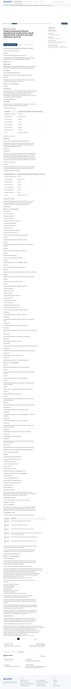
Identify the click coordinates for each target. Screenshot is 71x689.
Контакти (41, 1)
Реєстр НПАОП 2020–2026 (24, 685)
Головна (4, 4)
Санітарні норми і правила (40, 683)
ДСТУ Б (4, 61)
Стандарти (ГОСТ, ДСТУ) (19, 4)
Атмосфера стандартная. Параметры (12, 666)
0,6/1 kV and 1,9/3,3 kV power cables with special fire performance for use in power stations (36, 667)
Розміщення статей (56, 685)
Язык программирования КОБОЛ (32, 660)
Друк (21, 44)
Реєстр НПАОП (26, 1)
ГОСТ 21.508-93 (7, 64)
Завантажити (64, 23)
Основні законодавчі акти (40, 680)
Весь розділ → (43, 656)
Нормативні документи (18, 1)
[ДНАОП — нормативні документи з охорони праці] (7, 2)
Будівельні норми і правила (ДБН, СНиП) (27, 683)
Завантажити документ (11, 44)
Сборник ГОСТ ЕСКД (8, 659)
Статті (32, 1)
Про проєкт (36, 1)
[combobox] (61, 1)
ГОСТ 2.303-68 (6, 518)
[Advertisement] (35, 14)
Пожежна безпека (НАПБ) (40, 685)
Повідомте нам (21, 651)
